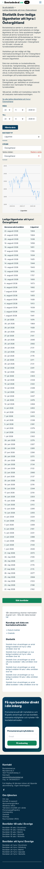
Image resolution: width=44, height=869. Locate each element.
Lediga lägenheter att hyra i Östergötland (19, 10)
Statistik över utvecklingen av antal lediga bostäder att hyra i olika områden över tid (20, 646)
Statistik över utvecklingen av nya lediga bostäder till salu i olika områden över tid (22, 677)
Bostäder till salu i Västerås (13, 836)
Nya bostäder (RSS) (10, 819)
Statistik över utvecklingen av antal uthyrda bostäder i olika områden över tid (21, 662)
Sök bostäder (22, 600)
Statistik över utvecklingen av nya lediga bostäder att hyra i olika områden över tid (20, 654)
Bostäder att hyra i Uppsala (13, 852)
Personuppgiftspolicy (11, 810)
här (7, 617)
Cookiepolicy (7, 812)
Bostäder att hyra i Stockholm (14, 845)
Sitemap (5, 817)
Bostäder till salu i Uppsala (13, 834)
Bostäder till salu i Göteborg (13, 830)
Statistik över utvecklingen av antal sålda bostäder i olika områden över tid (22, 683)
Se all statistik (8, 7)
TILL (4, 115)
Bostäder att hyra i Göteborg (14, 847)
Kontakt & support (9, 801)
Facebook (3, 789)
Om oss (5, 799)
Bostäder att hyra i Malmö (13, 850)
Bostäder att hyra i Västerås (13, 854)
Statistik (5, 814)
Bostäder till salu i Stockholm (14, 827)
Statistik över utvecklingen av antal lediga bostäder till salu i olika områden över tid (22, 669)
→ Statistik (10, 633)
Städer (5, 144)
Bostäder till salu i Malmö (12, 832)
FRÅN (4, 106)
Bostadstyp (7, 133)
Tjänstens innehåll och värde (14, 808)
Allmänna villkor (8, 806)
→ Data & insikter (13, 630)
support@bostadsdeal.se (12, 777)
